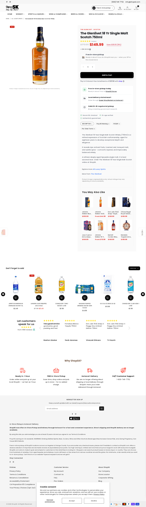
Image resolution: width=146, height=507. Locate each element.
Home (9, 14)
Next (143, 294)
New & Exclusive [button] (96, 14)
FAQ (55, 478)
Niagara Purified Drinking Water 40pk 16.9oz (84, 306)
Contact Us (58, 474)
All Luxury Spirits (17, 18)
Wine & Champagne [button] (57, 14)
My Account (59, 471)
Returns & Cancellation (19, 478)
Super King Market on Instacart (111, 100)
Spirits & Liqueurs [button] (36, 14)
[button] (82, 67)
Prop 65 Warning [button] (102, 124)
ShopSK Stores (111, 91)
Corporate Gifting (105, 478)
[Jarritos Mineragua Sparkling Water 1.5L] (16, 284)
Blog (100, 481)
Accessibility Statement (19, 481)
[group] (88, 67)
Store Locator (104, 474)
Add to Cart (107, 75)
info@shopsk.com (132, 2)
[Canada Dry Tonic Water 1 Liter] (62, 284)
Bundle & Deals (115, 14)
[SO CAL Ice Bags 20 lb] (107, 284)
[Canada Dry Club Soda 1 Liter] (130, 284)
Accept (72, 501)
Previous (3, 294)
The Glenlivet (96, 174)
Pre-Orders (58, 481)
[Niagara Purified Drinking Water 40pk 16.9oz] (84, 284)
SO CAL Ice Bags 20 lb (107, 303)
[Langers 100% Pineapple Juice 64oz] (39, 284)
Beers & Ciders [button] (77, 14)
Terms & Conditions (18, 474)
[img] (26, 327)
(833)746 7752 (117, 2)
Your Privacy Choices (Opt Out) (22, 488)
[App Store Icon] (74, 418)
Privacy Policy (99, 494)
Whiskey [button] (19, 14)
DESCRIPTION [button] (86, 124)
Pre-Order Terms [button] (88, 129)
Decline (94, 501)
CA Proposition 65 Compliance (22, 484)
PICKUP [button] (116, 124)
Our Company (104, 471)
